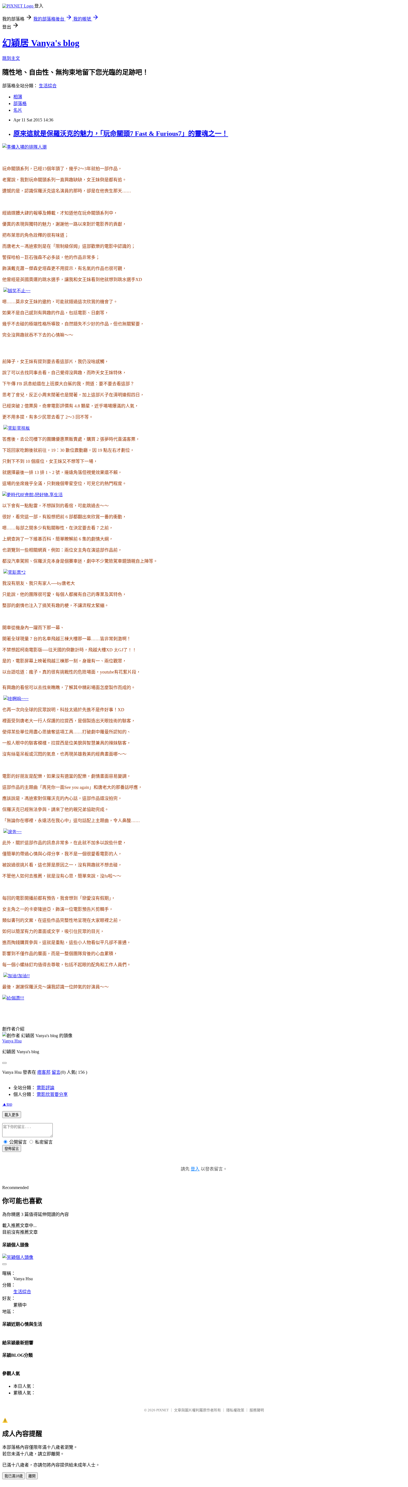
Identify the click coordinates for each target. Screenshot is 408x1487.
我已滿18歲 (13, 1476)
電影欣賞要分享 (52, 1094)
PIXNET (162, 1410)
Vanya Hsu (12, 1041)
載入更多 (11, 1115)
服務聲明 (257, 1410)
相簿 (17, 97)
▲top (7, 1104)
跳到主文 (11, 58)
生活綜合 (48, 85)
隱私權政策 (235, 1410)
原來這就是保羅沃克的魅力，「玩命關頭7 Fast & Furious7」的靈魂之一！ (120, 133)
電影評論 (45, 1087)
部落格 (20, 103)
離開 (32, 1476)
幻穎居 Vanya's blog (40, 43)
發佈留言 (11, 1149)
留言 (56, 1072)
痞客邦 (44, 1072)
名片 (17, 110)
